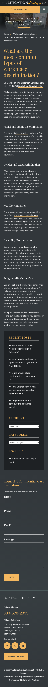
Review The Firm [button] (16, 657)
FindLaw (35, 680)
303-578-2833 (21, 9)
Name (7, 497)
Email (7, 525)
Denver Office (10, 634)
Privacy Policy (29, 677)
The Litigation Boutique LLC (30, 83)
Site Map (18, 677)
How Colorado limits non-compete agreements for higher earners (22, 390)
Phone (7, 511)
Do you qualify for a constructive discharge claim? (20, 403)
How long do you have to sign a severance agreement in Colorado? (23, 362)
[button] (44, 9)
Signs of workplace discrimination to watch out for (22, 376)
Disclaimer (9, 677)
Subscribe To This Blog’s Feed (22, 460)
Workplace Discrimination (30, 86)
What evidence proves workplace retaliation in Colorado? (21, 348)
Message (9, 539)
